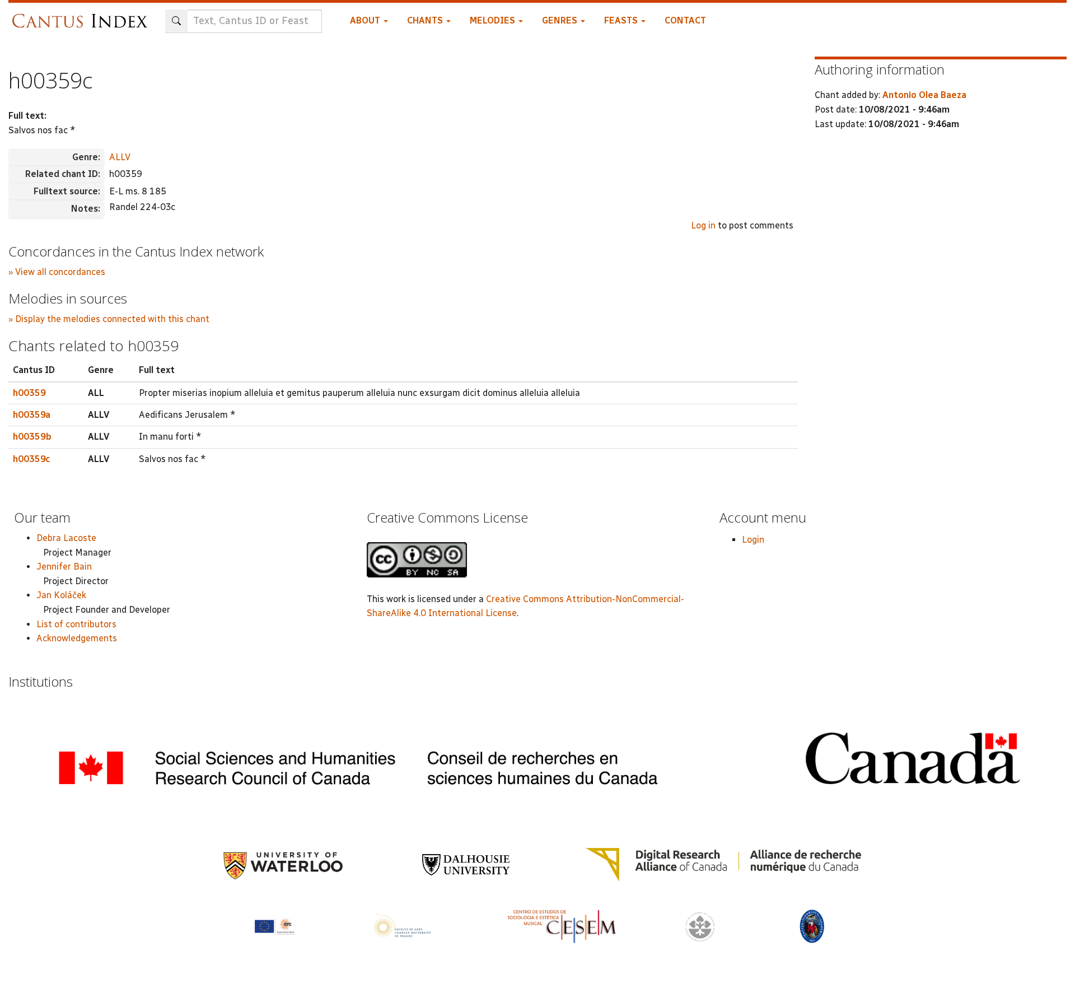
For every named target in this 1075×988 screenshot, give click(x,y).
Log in (703, 225)
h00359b (32, 436)
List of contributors (76, 624)
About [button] (366, 20)
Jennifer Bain (64, 566)
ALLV (119, 157)
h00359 (29, 393)
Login (753, 539)
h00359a (31, 414)
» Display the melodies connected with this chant (108, 319)
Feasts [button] (622, 20)
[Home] (82, 15)
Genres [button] (560, 20)
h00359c (31, 459)
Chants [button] (426, 20)
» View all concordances (56, 272)
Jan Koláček (61, 595)
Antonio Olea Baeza (924, 95)
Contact (685, 20)
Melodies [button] (493, 20)
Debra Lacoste (66, 538)
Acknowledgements (76, 638)
